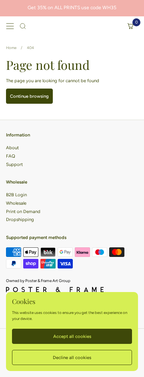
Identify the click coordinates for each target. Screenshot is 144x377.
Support (14, 164)
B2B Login (16, 194)
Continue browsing (29, 96)
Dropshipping (20, 219)
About (12, 147)
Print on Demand (23, 211)
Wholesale (16, 203)
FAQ (10, 156)
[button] (23, 26)
